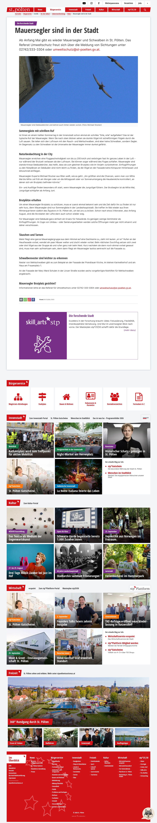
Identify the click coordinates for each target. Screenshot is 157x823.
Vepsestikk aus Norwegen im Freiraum (123, 538)
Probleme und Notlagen (59, 792)
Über (74, 778)
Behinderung (56, 780)
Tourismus (94, 775)
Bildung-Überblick (57, 783)
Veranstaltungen (57, 804)
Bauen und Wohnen (58, 778)
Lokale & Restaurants (77, 768)
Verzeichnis (128, 3)
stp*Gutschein (115, 466)
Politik (54, 789)
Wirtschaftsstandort (125, 766)
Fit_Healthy (143, 773)
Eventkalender (95, 761)
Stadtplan (42, 404)
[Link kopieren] (29, 299)
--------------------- (13, 780)
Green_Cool (143, 767)
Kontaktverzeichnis (114, 404)
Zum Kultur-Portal (31, 503)
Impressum (12, 778)
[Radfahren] (61, 737)
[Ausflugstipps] (132, 737)
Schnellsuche (56, 761)
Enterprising (144, 776)
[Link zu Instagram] (91, 3)
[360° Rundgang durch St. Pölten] (78, 702)
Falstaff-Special (93, 768)
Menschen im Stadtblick (80, 418)
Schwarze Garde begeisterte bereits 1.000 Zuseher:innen (78, 538)
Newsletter (12, 768)
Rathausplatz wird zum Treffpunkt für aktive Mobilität (30, 453)
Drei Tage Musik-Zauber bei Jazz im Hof (30, 574)
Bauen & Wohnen (66, 404)
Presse (33, 772)
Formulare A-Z (138, 404)
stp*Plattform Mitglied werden (123, 643)
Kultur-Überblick (107, 762)
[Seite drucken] (21, 299)
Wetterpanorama (112, 3)
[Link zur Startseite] (20, 9)
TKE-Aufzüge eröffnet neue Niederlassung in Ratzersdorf (126, 623)
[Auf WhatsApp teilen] (25, 299)
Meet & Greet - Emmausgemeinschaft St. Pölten (28, 659)
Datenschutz (12, 773)
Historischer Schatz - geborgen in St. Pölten (125, 453)
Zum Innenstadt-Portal (38, 418)
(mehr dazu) (130, 330)
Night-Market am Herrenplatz (75, 454)
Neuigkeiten (77, 761)
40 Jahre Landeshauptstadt (37, 762)
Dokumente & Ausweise (90, 404)
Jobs (140, 3)
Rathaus (54, 795)
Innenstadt (73, 9)
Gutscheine (76, 772)
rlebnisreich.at (82, 816)
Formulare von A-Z (58, 767)
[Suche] (145, 9)
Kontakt (11, 771)
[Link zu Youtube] (84, 3)
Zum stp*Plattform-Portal (49, 588)
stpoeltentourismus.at (66, 673)
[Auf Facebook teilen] (33, 299)
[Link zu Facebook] (99, 3)
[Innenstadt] (96, 737)
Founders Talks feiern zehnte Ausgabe (74, 623)
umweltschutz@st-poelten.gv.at (76, 49)
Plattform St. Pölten (125, 772)
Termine (54, 764)
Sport (92, 764)
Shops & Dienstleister (79, 764)
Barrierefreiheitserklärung (17, 776)
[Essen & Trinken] (25, 737)
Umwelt (54, 801)
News (40, 9)
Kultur (101, 9)
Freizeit (88, 9)
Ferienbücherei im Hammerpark (124, 575)
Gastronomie (95, 772)
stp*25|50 (132, 9)
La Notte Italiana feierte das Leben (78, 490)
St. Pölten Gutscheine (59, 418)
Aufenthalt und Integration (56, 771)
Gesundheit (55, 786)
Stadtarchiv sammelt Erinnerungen (78, 575)
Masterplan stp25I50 (71, 588)
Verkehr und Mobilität (59, 807)
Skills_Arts (143, 770)
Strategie (143, 764)
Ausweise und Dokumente (60, 775)
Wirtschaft (116, 9)
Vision (142, 761)
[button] (148, 814)
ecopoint (32, 588)
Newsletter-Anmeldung (38, 769)
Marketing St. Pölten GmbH (125, 775)
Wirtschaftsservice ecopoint (121, 636)
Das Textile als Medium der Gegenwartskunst (25, 538)
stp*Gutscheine (115, 650)
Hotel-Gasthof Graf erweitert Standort (74, 659)
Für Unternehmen (124, 769)
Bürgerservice (55, 9)
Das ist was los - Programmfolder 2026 (108, 418)
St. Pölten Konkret (37, 766)
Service (75, 775)
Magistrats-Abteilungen (18, 404)
